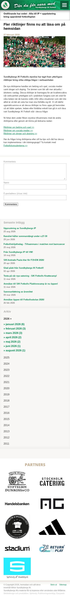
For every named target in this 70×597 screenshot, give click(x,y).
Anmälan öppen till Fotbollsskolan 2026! (24, 301)
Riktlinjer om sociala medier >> (18, 130)
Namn (6, 182)
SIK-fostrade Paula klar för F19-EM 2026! (24, 261)
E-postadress (15, 193)
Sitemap (63, 585)
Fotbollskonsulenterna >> (16, 145)
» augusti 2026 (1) (14, 350)
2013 (6, 431)
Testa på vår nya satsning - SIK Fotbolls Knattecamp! (30, 277)
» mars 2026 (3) (13, 333)
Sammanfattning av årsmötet (18, 293)
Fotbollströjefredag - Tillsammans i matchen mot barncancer (34, 246)
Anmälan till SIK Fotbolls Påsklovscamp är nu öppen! (31, 285)
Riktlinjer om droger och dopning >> (20, 133)
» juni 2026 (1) (12, 346)
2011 (6, 443)
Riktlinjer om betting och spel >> (19, 127)
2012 (6, 437)
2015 (6, 419)
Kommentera (10, 161)
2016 (6, 413)
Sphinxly (33, 593)
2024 (6, 363)
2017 (6, 406)
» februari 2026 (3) (15, 328)
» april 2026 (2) (12, 337)
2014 (6, 425)
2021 (6, 382)
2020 (6, 388)
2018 (6, 400)
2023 (6, 369)
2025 (6, 357)
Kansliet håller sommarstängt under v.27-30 (25, 238)
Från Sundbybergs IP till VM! (18, 254)
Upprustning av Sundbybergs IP (20, 230)
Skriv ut (53, 585)
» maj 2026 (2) (12, 341)
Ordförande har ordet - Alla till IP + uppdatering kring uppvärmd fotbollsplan (30, 15)
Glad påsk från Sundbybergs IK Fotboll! (24, 269)
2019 (6, 394)
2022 (6, 376)
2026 (6, 318)
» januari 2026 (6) (14, 324)
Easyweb (60, 593)
